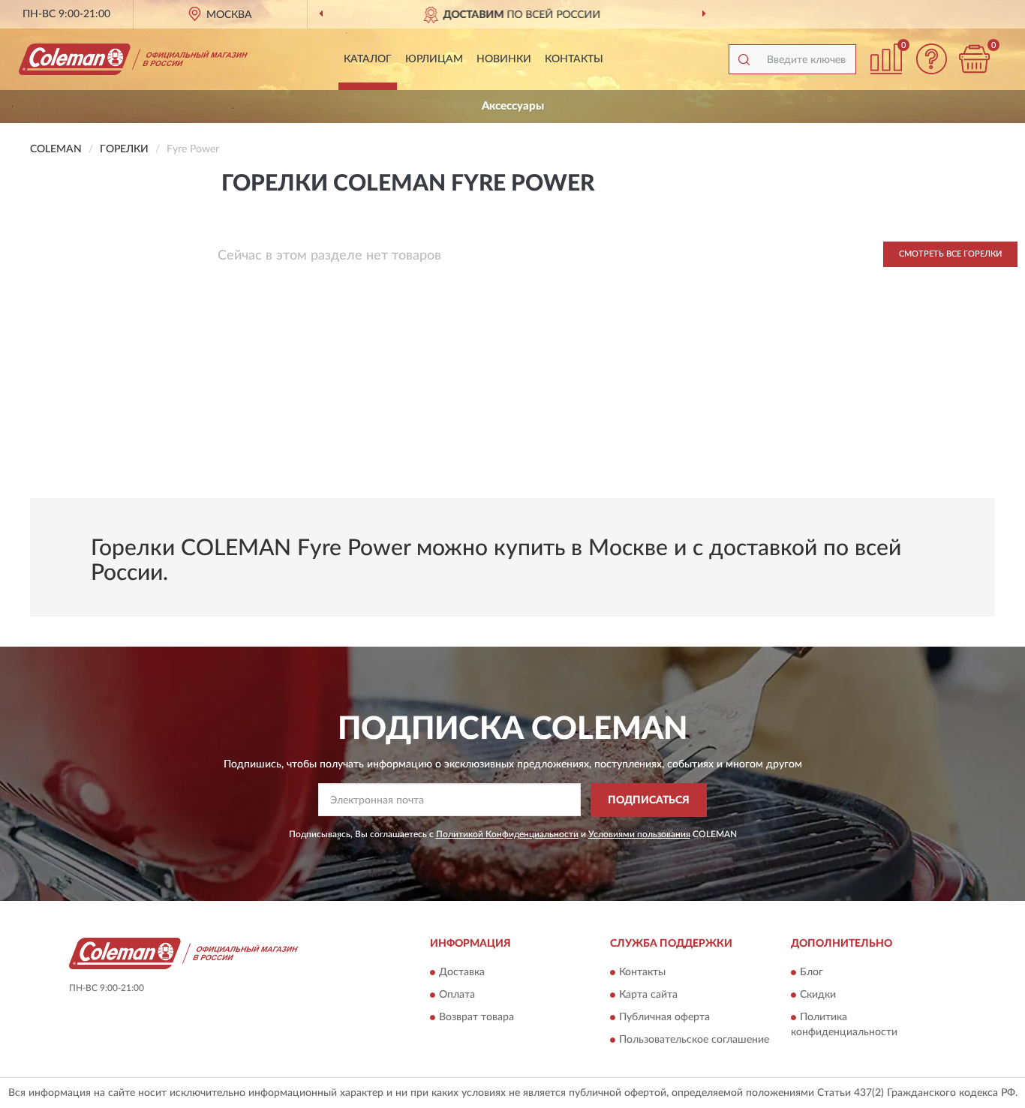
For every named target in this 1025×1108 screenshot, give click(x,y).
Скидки (818, 995)
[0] (973, 59)
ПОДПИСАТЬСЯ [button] (649, 800)
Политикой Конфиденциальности (507, 834)
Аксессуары (513, 106)
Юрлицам (434, 59)
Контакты (574, 59)
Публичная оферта (664, 1018)
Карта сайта (648, 995)
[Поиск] (744, 59)
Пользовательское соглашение (694, 1040)
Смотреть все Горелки (950, 254)
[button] (931, 59)
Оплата (457, 995)
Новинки (503, 59)
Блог (811, 973)
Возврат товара (476, 1018)
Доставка (462, 973)
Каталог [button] (368, 59)
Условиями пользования (639, 834)
